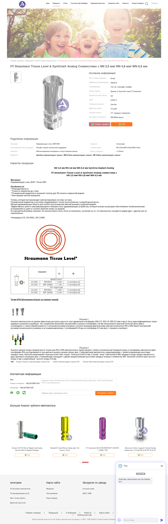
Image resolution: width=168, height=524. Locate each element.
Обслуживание (51, 493)
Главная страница (33, 513)
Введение (50, 489)
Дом (47, 3)
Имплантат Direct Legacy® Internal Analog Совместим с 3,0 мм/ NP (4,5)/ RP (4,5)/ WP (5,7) (140, 449)
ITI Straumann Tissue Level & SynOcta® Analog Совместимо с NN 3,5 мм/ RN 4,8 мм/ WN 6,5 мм (93, 61)
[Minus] (161, 465)
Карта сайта (104, 513)
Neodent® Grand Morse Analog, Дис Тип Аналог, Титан (64, 449)
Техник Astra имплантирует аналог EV (98, 362)
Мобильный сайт (84, 515)
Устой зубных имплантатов (20, 489)
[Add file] (119, 520)
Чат (123, 124)
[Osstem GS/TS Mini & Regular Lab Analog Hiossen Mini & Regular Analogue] (27, 428)
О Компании (71, 513)
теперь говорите (138, 3)
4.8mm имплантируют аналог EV (66, 362)
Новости (125, 3)
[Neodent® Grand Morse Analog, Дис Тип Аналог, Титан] (65, 428)
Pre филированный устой (19, 493)
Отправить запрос (105, 393)
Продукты (56, 3)
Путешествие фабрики (79, 3)
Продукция (53, 513)
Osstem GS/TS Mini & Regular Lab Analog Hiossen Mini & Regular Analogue (27, 449)
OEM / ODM (87, 493)
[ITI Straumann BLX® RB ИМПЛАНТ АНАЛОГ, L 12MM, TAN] (102, 428)
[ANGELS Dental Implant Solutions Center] (22, 4)
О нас (65, 3)
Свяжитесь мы (113, 3)
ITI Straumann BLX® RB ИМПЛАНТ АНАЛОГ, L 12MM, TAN (102, 449)
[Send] (162, 520)
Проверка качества (98, 3)
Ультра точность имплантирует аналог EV (32, 362)
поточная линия (88, 489)
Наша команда (51, 498)
